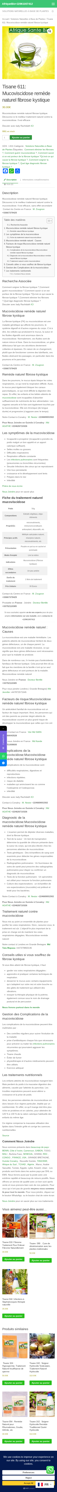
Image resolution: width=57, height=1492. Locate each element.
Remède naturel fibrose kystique (22, 231)
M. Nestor (32, 417)
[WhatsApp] (3, 755)
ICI (32, 126)
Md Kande (37, 741)
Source (5, 1135)
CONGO (6, 1157)
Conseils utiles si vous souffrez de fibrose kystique (28, 264)
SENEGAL (28, 1154)
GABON (39, 1150)
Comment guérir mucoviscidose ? (21, 153)
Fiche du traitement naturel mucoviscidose (25, 237)
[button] (50, 31)
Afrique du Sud (9, 1164)
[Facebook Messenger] (3, 762)
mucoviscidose (9, 397)
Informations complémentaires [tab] (35, 180)
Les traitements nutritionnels (18, 271)
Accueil (5, 19)
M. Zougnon (39, 209)
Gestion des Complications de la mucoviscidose (27, 267)
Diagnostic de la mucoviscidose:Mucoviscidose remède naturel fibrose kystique (30, 257)
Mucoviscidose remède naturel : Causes (23, 240)
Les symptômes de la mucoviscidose (22, 234)
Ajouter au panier (21, 137)
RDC (45, 1154)
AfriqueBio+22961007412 (17, 3)
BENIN (5, 1150)
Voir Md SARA (34, 732)
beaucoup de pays (40, 1147)
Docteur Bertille (40, 602)
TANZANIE (42, 1161)
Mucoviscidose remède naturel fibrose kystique (27, 228)
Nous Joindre (8, 491)
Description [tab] (12, 180)
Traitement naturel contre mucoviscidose (25, 261)
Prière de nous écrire (12, 486)
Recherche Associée (19, 225)
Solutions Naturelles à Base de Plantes (25, 11)
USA (24, 1157)
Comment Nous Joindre (22, 274)
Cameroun (29, 1150)
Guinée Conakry (10, 1161)
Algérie (30, 1164)
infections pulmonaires (22, 459)
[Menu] (53, 4)
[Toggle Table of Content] (48, 220)
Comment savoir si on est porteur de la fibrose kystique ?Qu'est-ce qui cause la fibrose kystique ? (28, 156)
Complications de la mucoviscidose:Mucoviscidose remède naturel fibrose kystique (28, 251)
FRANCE (16, 1157)
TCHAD (22, 1164)
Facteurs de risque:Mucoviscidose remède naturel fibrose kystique (28, 245)
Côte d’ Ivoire (16, 1150)
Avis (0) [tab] (10, 184)
